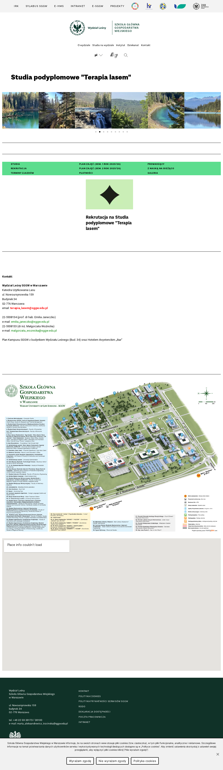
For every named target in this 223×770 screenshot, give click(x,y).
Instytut (120, 45)
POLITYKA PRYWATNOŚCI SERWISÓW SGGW (103, 701)
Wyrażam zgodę (80, 761)
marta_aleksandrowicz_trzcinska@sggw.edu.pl (42, 723)
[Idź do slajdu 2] (99, 131)
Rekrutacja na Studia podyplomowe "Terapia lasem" (109, 206)
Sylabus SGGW (36, 6)
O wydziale (84, 45)
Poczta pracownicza (92, 717)
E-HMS (59, 6)
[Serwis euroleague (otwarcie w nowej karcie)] (162, 6)
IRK (16, 6)
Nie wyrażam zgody (112, 761)
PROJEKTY (117, 6)
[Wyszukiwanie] (126, 55)
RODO (82, 706)
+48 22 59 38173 (23, 720)
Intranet (78, 6)
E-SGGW (97, 6)
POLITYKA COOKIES (90, 696)
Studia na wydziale (103, 45)
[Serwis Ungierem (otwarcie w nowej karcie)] (179, 6)
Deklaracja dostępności (95, 712)
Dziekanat (133, 45)
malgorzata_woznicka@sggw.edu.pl (34, 330)
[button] (6, 110)
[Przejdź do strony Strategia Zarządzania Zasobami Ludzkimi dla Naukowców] (148, 6)
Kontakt (145, 45)
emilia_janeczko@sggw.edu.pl (30, 321)
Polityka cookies (144, 761)
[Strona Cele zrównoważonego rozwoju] (135, 6)
